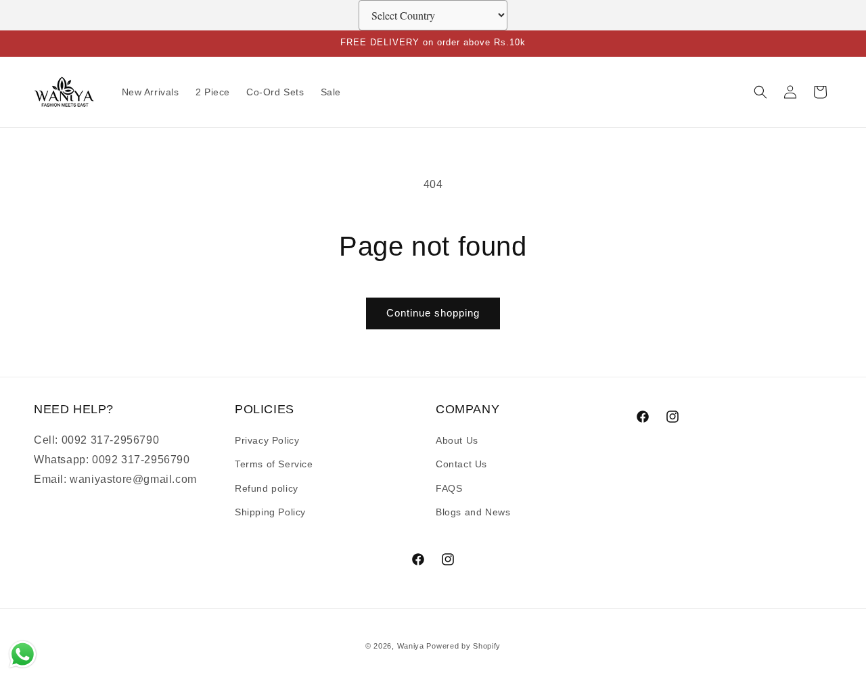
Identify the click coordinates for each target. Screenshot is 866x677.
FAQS (449, 488)
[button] (760, 92)
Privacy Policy (267, 440)
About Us (457, 440)
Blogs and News (473, 512)
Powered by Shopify (463, 646)
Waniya (410, 646)
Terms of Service (274, 464)
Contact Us (461, 464)
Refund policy (266, 488)
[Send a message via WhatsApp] (23, 654)
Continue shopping (433, 313)
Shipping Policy (270, 512)
